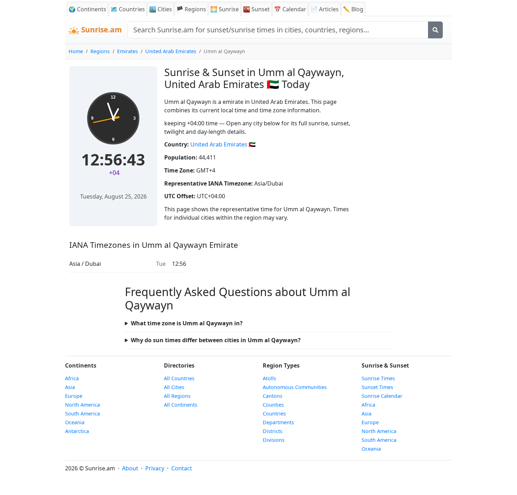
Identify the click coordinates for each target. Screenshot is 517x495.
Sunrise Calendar (382, 396)
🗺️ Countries (127, 9)
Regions (100, 51)
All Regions (177, 396)
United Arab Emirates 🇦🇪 (223, 144)
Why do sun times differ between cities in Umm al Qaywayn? (216, 340)
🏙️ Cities (160, 9)
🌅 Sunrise (224, 9)
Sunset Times (377, 387)
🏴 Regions (191, 9)
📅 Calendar (290, 9)
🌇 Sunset (256, 9)
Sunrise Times (378, 378)
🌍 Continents (87, 9)
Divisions (274, 440)
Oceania (74, 422)
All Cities (174, 387)
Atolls (269, 378)
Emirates (127, 51)
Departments (278, 422)
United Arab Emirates (170, 51)
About (130, 468)
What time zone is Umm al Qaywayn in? (187, 323)
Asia (70, 387)
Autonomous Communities (295, 387)
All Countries (179, 378)
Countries (274, 413)
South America (82, 413)
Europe (73, 396)
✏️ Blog (353, 9)
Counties (273, 404)
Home (76, 51)
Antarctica (77, 431)
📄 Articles (325, 9)
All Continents (180, 404)
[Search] (435, 29)
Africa (72, 378)
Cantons (272, 396)
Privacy (154, 468)
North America (82, 404)
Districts (272, 431)
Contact (181, 468)
